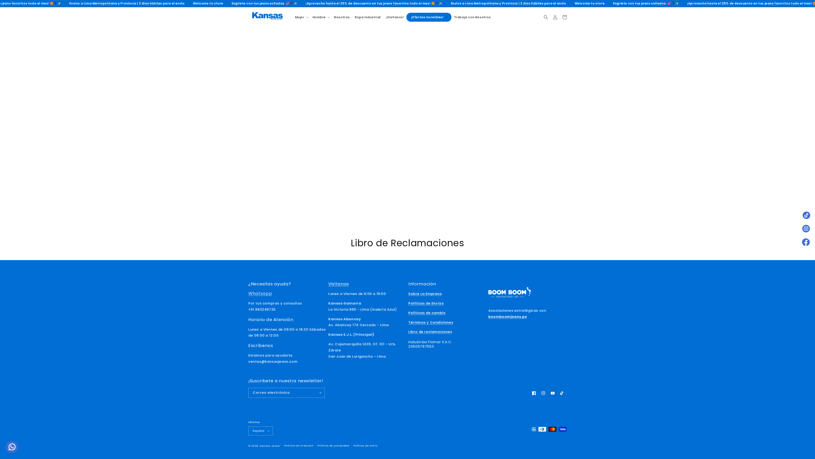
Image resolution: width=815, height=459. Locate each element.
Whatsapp (260, 293)
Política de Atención (298, 445)
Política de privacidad (333, 445)
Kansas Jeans (270, 446)
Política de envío (365, 445)
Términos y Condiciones (430, 322)
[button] (301, 17)
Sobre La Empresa (425, 293)
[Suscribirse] (320, 393)
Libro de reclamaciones (430, 331)
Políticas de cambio (426, 312)
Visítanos (338, 284)
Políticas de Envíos (426, 303)
